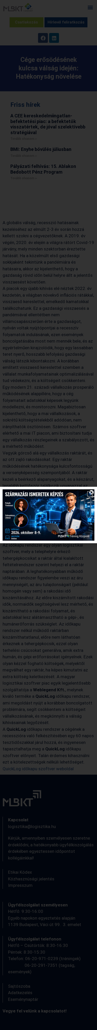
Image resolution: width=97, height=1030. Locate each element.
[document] (48, 515)
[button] (90, 494)
